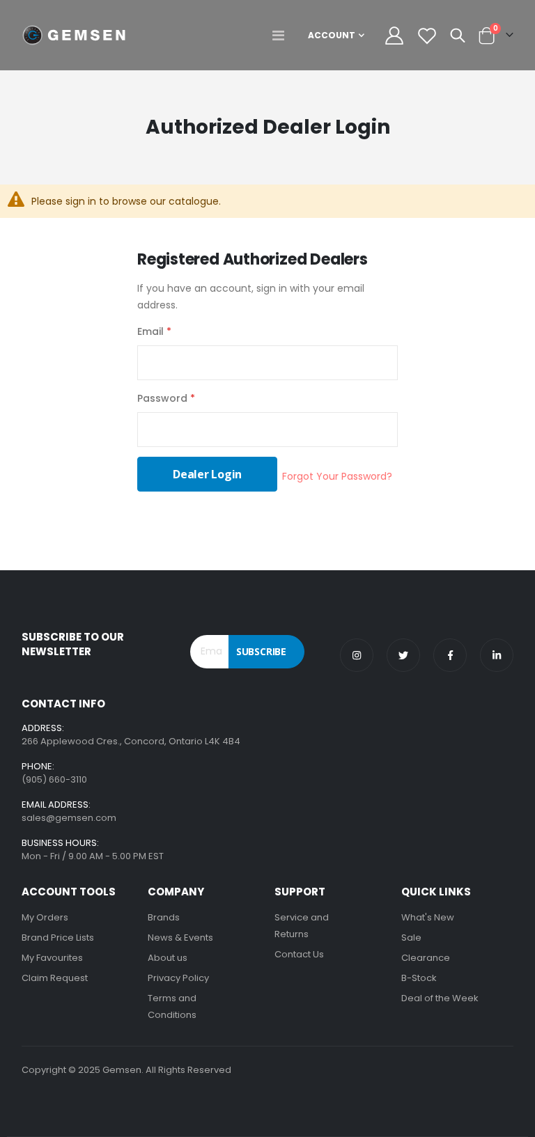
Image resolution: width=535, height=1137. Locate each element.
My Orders (45, 917)
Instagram (356, 655)
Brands (164, 917)
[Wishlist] (426, 35)
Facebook (450, 655)
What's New (427, 917)
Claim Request (55, 978)
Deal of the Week (440, 998)
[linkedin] (496, 655)
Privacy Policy (178, 978)
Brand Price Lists (58, 937)
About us (167, 957)
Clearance (425, 957)
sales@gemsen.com (69, 817)
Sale (411, 937)
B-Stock (419, 978)
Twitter (403, 655)
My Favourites (52, 957)
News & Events (180, 937)
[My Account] (394, 35)
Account (331, 35)
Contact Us (299, 954)
